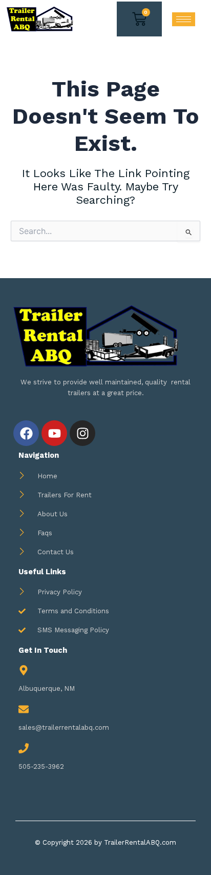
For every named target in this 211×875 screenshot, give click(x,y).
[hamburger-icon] (183, 19)
